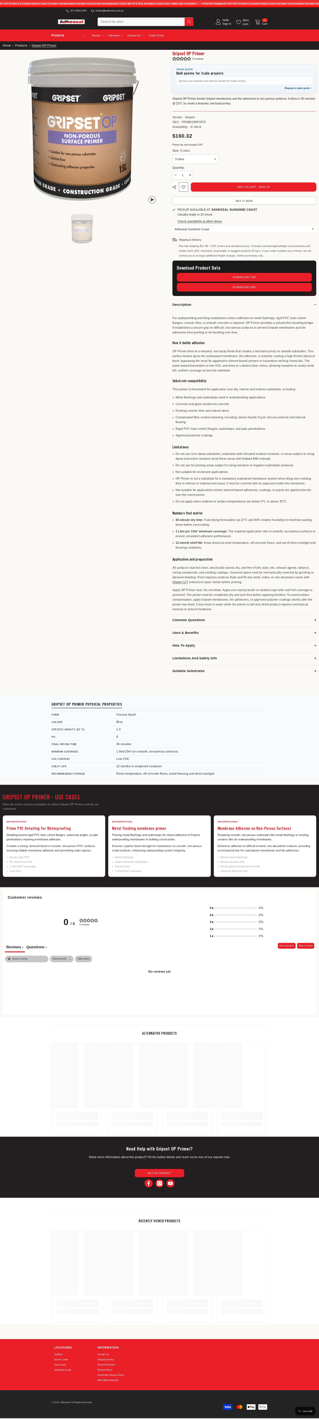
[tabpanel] (159, 984)
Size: (181, 150)
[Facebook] (149, 1183)
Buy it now (244, 200)
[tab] (36, 947)
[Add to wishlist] (183, 187)
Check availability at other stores (200, 221)
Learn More (190, 3)
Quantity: (178, 167)
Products (21, 45)
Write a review (306, 945)
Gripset (190, 117)
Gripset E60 (250, 458)
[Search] (145, 22)
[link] (77, 1118)
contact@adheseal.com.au (109, 10)
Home (7, 45)
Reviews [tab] (14, 947)
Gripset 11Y (180, 582)
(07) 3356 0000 (78, 10)
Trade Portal (156, 35)
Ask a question (286, 945)
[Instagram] (159, 1183)
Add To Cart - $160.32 (253, 186)
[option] (82, 229)
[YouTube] (170, 1183)
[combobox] (141, 22)
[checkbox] (83, 959)
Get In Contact (159, 1173)
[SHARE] (175, 187)
